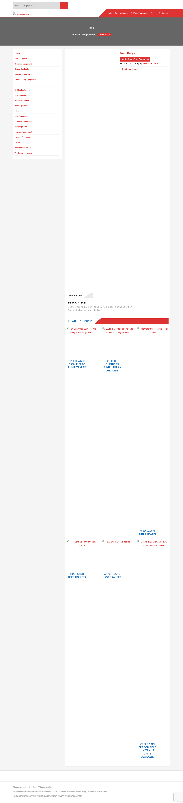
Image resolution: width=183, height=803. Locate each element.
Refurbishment (121, 13)
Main (110, 13)
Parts (153, 13)
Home (75, 34)
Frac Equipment (87, 34)
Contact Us (163, 13)
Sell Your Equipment (139, 13)
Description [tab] (75, 295)
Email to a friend (130, 69)
